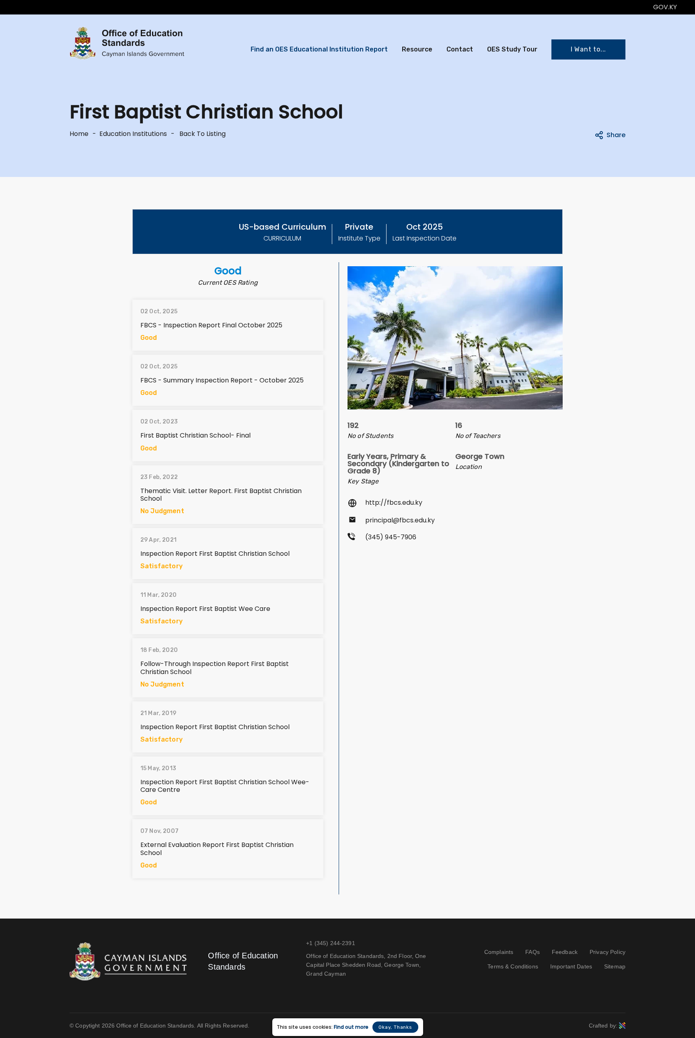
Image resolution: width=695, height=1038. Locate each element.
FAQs (532, 952)
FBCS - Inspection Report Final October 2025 (211, 325)
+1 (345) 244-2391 (330, 943)
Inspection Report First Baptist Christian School (215, 553)
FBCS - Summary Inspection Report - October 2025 (222, 380)
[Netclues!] (622, 1025)
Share (616, 135)
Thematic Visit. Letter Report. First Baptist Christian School (221, 494)
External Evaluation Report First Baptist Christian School (217, 848)
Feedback (565, 952)
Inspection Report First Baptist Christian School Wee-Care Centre (224, 785)
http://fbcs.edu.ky (393, 502)
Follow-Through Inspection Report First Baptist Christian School (214, 667)
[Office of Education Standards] (127, 43)
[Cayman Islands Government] (128, 961)
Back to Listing (202, 133)
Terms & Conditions (512, 966)
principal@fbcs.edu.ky (400, 520)
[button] (588, 49)
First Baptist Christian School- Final (195, 435)
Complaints (498, 952)
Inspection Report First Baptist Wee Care (205, 608)
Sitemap (614, 966)
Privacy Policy (607, 952)
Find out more (351, 1027)
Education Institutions (133, 133)
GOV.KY (665, 7)
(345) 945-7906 (390, 537)
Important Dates (571, 966)
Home (79, 133)
